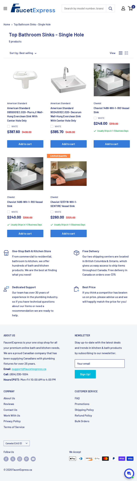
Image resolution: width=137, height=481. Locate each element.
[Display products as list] (126, 53)
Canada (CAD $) (14, 443)
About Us (9, 398)
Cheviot (97, 103)
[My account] (123, 8)
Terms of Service (14, 427)
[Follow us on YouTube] (33, 458)
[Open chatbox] (129, 474)
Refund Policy (83, 415)
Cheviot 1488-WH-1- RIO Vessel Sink (111, 110)
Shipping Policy (84, 409)
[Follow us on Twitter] (12, 458)
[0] (130, 8)
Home (7, 24)
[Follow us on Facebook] (6, 458)
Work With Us (12, 415)
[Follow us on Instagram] (19, 458)
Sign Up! (85, 374)
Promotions (82, 403)
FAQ (77, 398)
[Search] (110, 8)
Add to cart (25, 144)
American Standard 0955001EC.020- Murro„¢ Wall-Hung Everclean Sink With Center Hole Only (25, 114)
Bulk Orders (82, 421)
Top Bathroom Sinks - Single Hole (32, 24)
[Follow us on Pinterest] (26, 458)
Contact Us (10, 409)
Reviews (9, 403)
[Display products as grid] (120, 53)
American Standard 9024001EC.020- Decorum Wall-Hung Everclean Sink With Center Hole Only (65, 114)
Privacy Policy (12, 421)
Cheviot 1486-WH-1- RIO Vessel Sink (25, 204)
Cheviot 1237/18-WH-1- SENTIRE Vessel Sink (63, 204)
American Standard (17, 103)
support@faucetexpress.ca (29, 368)
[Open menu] (5, 8)
